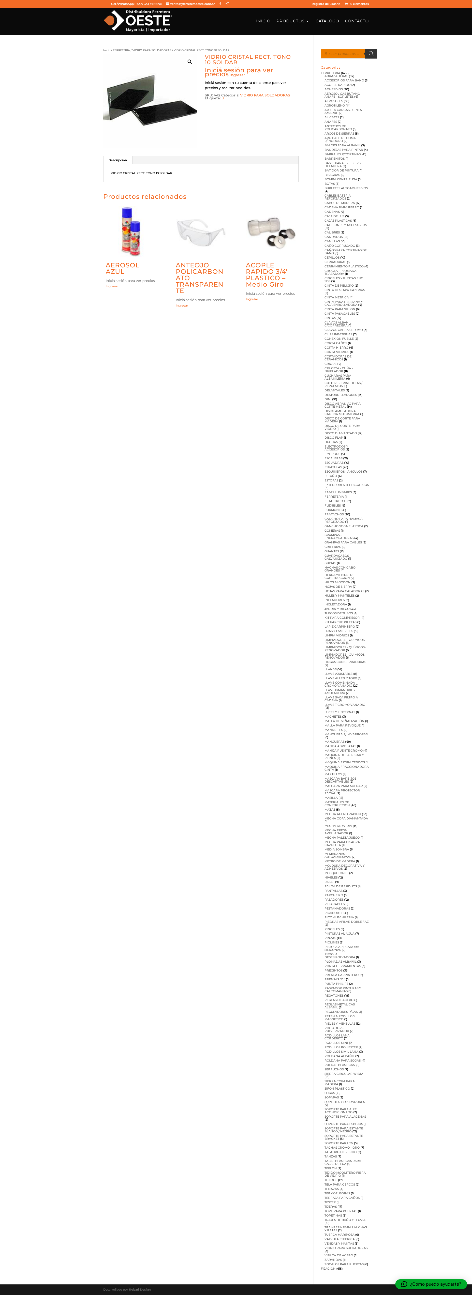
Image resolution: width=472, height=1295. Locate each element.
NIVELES (331, 877)
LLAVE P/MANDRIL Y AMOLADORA (339, 691)
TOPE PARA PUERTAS (340, 1211)
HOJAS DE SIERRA (338, 586)
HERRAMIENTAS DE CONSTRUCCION (339, 576)
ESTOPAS (331, 480)
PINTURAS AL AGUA (339, 933)
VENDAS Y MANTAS (339, 1243)
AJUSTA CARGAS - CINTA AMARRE (343, 111)
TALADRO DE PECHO (340, 1152)
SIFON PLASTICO (337, 1088)
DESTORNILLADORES (340, 395)
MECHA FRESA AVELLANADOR (336, 831)
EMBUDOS (332, 454)
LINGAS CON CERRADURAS (345, 662)
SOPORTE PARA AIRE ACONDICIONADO (340, 1110)
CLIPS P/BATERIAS (338, 334)
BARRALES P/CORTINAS (342, 154)
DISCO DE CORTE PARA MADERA (342, 419)
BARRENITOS (334, 158)
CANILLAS (332, 241)
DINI (327, 399)
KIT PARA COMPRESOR (342, 617)
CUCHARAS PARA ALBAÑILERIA (337, 377)
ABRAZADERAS (336, 76)
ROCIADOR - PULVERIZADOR (336, 1029)
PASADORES (333, 899)
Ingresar (237, 75)
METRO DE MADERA (339, 861)
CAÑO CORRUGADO (339, 245)
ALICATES (331, 117)
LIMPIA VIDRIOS (336, 635)
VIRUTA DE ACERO (338, 1255)
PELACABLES (334, 904)
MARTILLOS (333, 774)
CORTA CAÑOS (335, 343)
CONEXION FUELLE (339, 338)
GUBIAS (330, 563)
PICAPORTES (334, 913)
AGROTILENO (334, 105)
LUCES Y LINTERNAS (339, 712)
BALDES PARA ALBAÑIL (342, 145)
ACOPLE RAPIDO (337, 85)
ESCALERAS (333, 458)
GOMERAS (332, 530)
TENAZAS (331, 1189)
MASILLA (331, 798)
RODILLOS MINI (336, 1043)
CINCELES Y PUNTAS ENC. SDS (344, 279)
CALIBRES (332, 232)
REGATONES (333, 995)
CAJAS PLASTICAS (338, 220)
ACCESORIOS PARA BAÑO (344, 80)
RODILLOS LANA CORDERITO (337, 1036)
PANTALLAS (333, 891)
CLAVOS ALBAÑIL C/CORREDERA (337, 324)
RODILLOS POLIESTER (341, 1047)
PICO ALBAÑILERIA (339, 917)
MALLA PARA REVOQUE (342, 725)
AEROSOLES (333, 101)
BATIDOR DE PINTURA (341, 170)
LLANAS (330, 669)
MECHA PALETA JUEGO (342, 837)
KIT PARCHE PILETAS (340, 622)
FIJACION (328, 1268)
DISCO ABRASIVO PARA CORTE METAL (342, 405)
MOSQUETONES (336, 873)
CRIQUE (330, 364)
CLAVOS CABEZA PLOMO (343, 330)
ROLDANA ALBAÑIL (339, 1056)
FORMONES (333, 510)
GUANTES (331, 551)
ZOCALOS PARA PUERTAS (344, 1264)
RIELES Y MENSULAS (339, 1023)
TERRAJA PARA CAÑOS (342, 1198)
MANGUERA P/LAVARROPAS (346, 734)
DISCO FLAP (333, 437)
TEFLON (330, 1168)
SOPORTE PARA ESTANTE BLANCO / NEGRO (343, 1129)
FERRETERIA (121, 50)
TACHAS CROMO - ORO (342, 1147)
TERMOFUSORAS (337, 1193)
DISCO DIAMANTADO (340, 433)
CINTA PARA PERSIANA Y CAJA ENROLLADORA (343, 303)
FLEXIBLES (332, 505)
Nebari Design (140, 1289)
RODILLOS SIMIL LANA (341, 1051)
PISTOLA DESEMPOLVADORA (339, 955)
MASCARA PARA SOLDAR (343, 786)
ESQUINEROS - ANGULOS (343, 471)
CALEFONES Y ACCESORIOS (345, 225)
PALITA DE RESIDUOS (340, 886)
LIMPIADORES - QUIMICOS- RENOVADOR (345, 656)
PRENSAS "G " (334, 979)
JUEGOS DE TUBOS (338, 613)
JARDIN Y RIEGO (337, 609)
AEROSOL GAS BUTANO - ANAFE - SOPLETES (343, 95)
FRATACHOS (334, 514)
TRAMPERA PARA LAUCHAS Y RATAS (345, 1228)
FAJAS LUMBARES (338, 492)
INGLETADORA (335, 604)
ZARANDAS (333, 1260)
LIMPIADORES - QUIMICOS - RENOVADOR (345, 641)
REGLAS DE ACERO (339, 1000)
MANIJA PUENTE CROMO (343, 750)
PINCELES (332, 929)
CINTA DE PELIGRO (339, 285)
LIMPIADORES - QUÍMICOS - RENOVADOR (345, 648)
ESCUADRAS (333, 462)
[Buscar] (371, 54)
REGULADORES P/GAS (341, 1012)
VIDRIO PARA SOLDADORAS (151, 50)
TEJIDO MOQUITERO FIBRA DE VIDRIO (345, 1174)
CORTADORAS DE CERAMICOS (338, 358)
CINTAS (330, 318)
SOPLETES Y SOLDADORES (344, 1102)
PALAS (329, 882)
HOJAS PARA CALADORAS (344, 591)
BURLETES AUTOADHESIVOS (346, 188)
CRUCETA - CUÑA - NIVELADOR (338, 369)
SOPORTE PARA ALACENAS (345, 1116)
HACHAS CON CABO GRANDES (339, 569)
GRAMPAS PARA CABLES (343, 542)
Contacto (357, 21)
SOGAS (329, 1093)
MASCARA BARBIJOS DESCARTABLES (340, 780)
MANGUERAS (334, 741)
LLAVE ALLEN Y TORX (340, 678)
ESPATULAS (333, 467)
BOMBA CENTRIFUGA (340, 179)
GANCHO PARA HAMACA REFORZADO (343, 520)
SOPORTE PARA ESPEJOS (343, 1124)
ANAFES (330, 121)
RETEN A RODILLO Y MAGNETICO (339, 1017)
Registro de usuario (326, 4)
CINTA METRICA (336, 297)
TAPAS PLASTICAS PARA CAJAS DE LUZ (342, 1162)
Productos (291, 21)
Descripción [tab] (117, 160)
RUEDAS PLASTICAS (339, 1065)
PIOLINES (331, 942)
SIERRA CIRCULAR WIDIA (343, 1074)
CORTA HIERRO (336, 347)
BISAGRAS (332, 175)
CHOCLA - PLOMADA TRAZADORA (340, 272)
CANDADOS (333, 237)
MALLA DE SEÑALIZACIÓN (344, 721)
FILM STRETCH (335, 501)
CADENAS (332, 212)
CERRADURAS (335, 262)
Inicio (263, 21)
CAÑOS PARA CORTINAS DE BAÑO (345, 251)
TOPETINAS (333, 1215)
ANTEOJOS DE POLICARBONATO (338, 127)
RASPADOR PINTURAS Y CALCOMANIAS (342, 989)
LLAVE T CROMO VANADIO (344, 705)
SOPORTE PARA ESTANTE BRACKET (343, 1137)
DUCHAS (331, 442)
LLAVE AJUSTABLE (338, 674)
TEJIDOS (330, 1180)
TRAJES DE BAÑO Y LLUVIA (345, 1220)
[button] (189, 61)
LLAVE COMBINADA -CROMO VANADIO (340, 684)
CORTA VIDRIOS (336, 352)
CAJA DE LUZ (334, 216)
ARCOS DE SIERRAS (339, 133)
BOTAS (329, 183)
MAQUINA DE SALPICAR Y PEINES (344, 756)
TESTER (330, 1202)
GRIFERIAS (332, 547)
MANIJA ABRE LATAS (340, 746)
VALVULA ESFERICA (339, 1239)
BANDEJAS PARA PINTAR (343, 150)
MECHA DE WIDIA (338, 826)
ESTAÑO (330, 476)
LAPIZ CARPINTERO (339, 626)
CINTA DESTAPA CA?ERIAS (344, 290)
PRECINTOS (333, 970)
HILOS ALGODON (337, 582)
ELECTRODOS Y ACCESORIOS (336, 448)
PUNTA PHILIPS (336, 984)
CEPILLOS (331, 257)
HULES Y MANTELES (339, 595)
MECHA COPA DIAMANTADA (346, 818)
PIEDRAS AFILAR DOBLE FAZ (346, 922)
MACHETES (332, 716)
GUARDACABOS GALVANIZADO (336, 557)
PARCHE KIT (333, 895)
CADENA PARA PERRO (341, 207)
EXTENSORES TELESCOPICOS (346, 485)
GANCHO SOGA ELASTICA (343, 526)
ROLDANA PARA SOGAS (342, 1060)
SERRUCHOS (334, 1069)
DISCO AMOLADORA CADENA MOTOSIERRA (341, 412)
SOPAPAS (331, 1097)
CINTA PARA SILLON (339, 309)
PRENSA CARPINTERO (341, 975)
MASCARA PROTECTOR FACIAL (342, 791)
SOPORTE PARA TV (338, 1143)
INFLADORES (334, 600)
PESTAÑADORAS (337, 908)
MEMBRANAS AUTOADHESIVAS (337, 855)
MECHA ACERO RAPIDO (342, 814)
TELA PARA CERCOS (339, 1184)
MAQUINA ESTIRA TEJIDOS (344, 762)
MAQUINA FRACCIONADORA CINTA (346, 768)
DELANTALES (334, 390)
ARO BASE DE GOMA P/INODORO (340, 139)
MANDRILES (333, 730)
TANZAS (330, 1156)
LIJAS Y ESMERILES (338, 631)
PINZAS (330, 938)
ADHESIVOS (333, 89)
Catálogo (327, 21)
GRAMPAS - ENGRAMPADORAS (339, 536)
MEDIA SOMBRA (336, 849)
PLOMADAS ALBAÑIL (340, 961)
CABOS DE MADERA (339, 203)
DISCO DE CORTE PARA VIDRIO (342, 427)
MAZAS (329, 809)
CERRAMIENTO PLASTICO (344, 266)
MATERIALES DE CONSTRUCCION (337, 803)
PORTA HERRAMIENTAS (342, 966)
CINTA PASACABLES (339, 313)
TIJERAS (330, 1206)
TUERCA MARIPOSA (339, 1234)
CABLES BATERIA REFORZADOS (337, 197)
